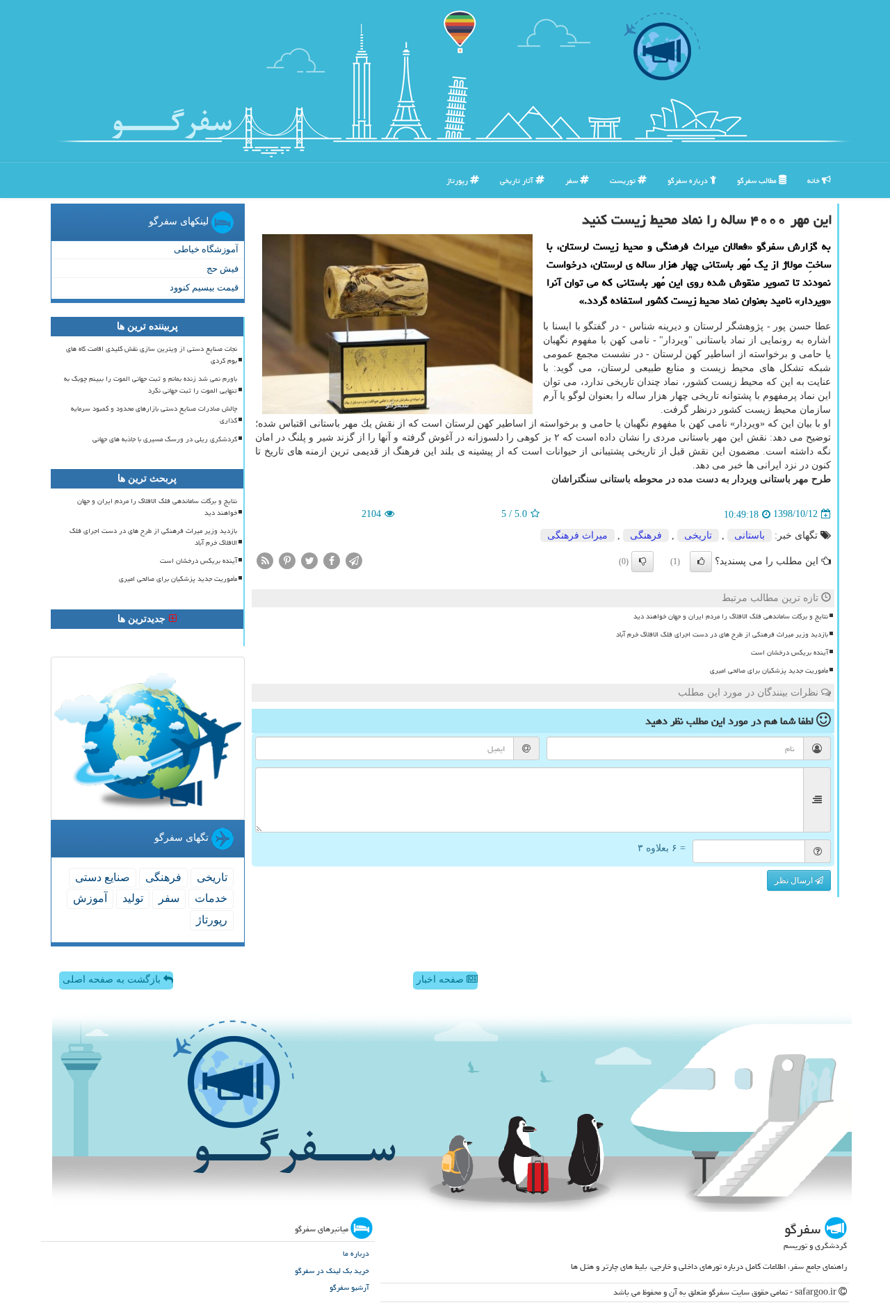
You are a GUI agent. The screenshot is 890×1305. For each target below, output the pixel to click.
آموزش (90, 898)
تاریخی (698, 535)
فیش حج (222, 268)
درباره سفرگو (689, 180)
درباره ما (356, 1253)
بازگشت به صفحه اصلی (113, 979)
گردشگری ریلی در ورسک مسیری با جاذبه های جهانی (164, 439)
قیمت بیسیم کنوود (204, 287)
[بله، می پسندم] (701, 561)
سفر (572, 180)
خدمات (211, 898)
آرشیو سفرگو (349, 1287)
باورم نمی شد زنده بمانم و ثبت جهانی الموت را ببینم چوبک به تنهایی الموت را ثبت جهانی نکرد (150, 384)
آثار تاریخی (517, 180)
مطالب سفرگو (758, 180)
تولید (132, 898)
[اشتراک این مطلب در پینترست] (287, 560)
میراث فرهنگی (577, 535)
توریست (624, 180)
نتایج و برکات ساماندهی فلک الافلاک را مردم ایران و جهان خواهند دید (730, 616)
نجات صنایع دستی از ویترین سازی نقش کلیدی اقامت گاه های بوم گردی (151, 355)
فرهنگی (646, 535)
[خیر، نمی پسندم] (642, 561)
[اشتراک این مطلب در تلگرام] (354, 560)
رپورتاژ (458, 180)
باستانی (749, 535)
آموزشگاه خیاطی (206, 249)
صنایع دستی (102, 877)
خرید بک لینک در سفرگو (332, 1270)
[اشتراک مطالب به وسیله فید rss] (265, 560)
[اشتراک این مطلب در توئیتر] (309, 560)
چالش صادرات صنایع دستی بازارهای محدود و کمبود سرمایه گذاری (154, 414)
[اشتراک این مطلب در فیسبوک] (331, 560)
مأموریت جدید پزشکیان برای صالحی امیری (769, 671)
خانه (814, 180)
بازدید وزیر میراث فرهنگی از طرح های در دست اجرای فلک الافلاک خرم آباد (722, 634)
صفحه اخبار (441, 979)
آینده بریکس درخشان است (789, 652)
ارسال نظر (795, 880)
